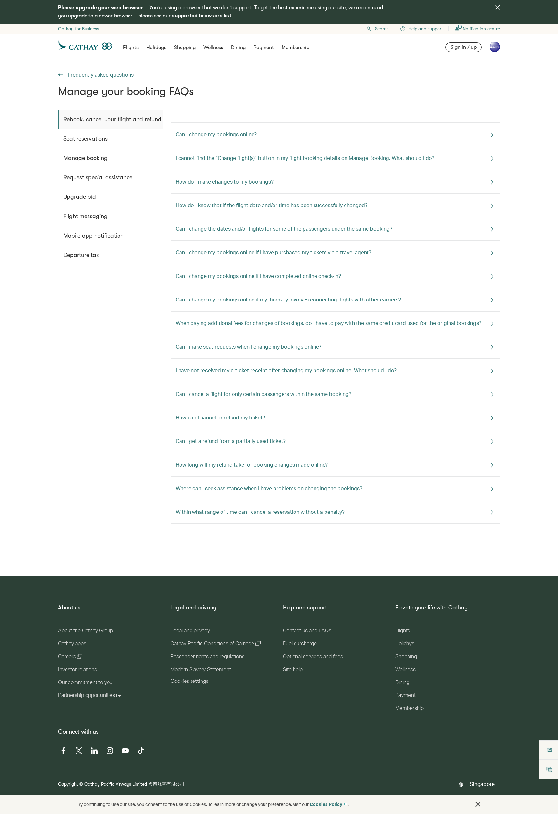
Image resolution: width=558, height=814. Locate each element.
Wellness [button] (213, 47)
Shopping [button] (185, 47)
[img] (497, 7)
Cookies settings (189, 681)
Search (382, 28)
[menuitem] (110, 119)
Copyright (68, 784)
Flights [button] (131, 47)
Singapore (482, 783)
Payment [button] (263, 47)
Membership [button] (295, 47)
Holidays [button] (156, 47)
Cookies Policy (326, 804)
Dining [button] (238, 47)
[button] (477, 804)
